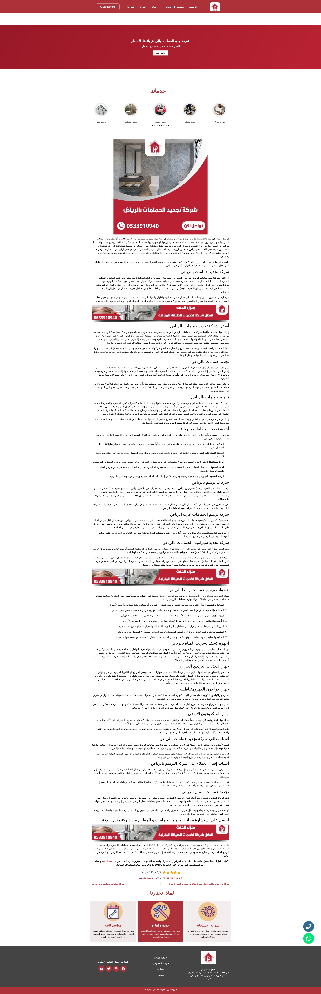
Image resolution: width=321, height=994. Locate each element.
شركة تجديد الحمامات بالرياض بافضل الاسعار (161, 41)
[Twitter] (109, 969)
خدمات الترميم (145, 878)
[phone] (308, 926)
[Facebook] (123, 969)
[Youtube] (101, 969)
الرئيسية (193, 7)
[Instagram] (116, 969)
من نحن (180, 7)
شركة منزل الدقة (109, 861)
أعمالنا (154, 7)
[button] (152, 125)
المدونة (143, 7)
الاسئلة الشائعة (161, 957)
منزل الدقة (148, 989)
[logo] (215, 6)
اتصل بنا (131, 7)
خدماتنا (169, 7)
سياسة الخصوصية (160, 963)
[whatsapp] (308, 938)
